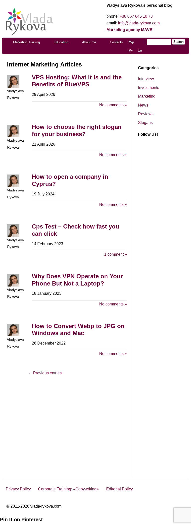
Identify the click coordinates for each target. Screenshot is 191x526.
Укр (131, 42)
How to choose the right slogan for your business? (77, 130)
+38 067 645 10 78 (136, 16)
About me (89, 42)
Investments (148, 87)
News (143, 105)
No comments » (113, 105)
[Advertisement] (160, 227)
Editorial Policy (119, 489)
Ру (131, 50)
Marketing (146, 96)
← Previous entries (45, 373)
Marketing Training (26, 42)
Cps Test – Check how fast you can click (75, 230)
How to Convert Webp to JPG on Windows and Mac (78, 330)
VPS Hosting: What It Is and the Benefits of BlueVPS (77, 81)
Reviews (145, 114)
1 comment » (115, 254)
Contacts (116, 42)
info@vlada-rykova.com (139, 23)
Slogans (145, 122)
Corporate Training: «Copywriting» (68, 489)
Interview (146, 79)
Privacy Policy (18, 489)
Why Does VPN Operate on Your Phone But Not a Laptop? (77, 280)
